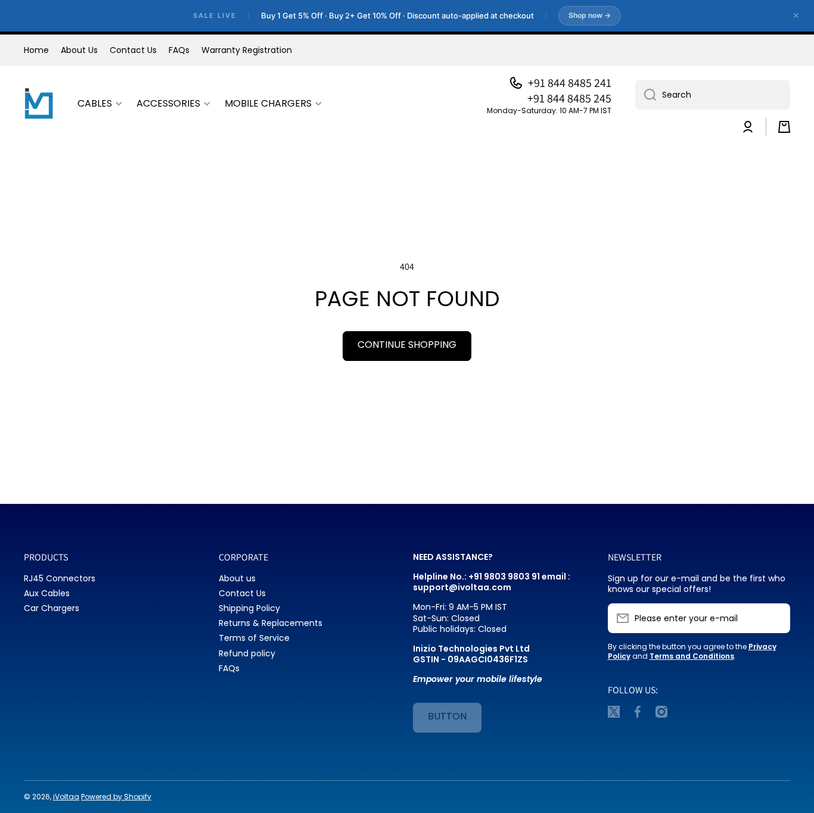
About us (237, 578)
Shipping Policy (249, 607)
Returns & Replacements (270, 622)
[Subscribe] (775, 618)
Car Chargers (51, 607)
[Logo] (39, 104)
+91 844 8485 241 (569, 83)
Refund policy (247, 653)
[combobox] (712, 95)
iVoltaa (66, 797)
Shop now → (589, 15)
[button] (784, 127)
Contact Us (242, 593)
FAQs (229, 668)
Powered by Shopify (116, 797)
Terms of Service (254, 637)
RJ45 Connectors (59, 578)
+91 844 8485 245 (569, 98)
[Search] (645, 95)
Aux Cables (47, 593)
